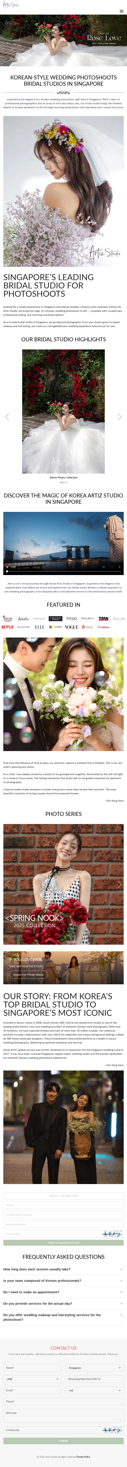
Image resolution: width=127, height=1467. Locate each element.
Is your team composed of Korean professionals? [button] (42, 1281)
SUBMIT (64, 1441)
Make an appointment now (63, 1242)
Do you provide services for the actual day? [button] (37, 1303)
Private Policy (83, 1457)
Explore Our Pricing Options (28, 974)
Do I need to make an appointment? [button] (31, 1292)
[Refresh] (112, 1234)
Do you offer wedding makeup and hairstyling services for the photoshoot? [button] (52, 1317)
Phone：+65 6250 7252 (64, 1195)
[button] (7, 417)
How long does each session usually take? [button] (36, 1269)
